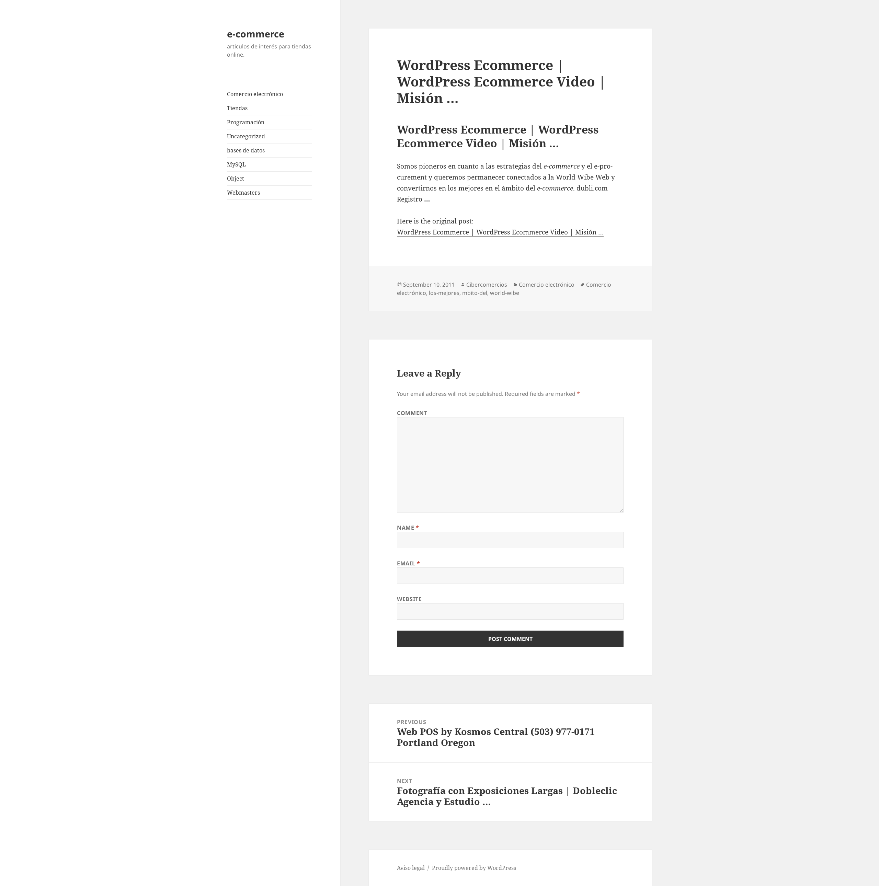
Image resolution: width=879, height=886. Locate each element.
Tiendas (237, 108)
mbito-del (474, 293)
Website (409, 599)
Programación (245, 122)
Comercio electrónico (255, 94)
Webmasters (243, 192)
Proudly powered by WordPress (474, 868)
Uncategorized (246, 136)
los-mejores (444, 293)
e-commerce (255, 33)
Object (235, 178)
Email (408, 563)
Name (408, 527)
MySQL (236, 164)
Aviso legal (411, 868)
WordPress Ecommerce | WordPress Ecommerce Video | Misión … (500, 232)
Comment (412, 413)
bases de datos (246, 150)
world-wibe (504, 293)
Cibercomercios (486, 284)
